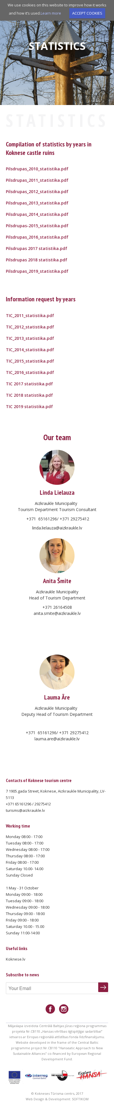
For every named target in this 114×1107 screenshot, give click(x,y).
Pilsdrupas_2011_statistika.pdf (37, 180)
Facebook (50, 1009)
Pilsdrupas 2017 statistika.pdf (36, 248)
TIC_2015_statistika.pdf (30, 361)
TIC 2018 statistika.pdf (29, 395)
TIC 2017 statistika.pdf (29, 384)
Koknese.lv (15, 959)
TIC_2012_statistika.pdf (30, 327)
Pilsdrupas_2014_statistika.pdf (37, 214)
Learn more (51, 13)
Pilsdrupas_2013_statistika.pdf (37, 203)
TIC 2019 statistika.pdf (29, 406)
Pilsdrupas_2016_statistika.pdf (37, 237)
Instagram (63, 1009)
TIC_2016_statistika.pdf (30, 372)
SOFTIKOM (80, 1099)
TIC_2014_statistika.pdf (30, 349)
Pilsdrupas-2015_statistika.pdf (37, 225)
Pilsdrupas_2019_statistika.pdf (37, 271)
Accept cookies (87, 13)
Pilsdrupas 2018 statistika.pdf (36, 260)
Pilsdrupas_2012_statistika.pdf (37, 191)
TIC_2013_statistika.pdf (30, 338)
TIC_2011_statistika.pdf (30, 315)
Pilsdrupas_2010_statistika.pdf (37, 169)
